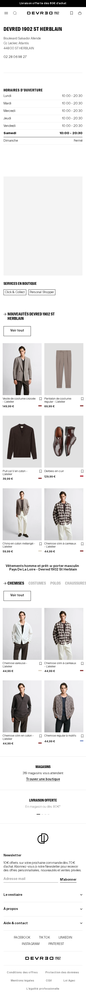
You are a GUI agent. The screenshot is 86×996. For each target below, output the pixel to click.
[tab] (32, 316)
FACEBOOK (22, 937)
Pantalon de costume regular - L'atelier (57, 400)
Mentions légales (22, 980)
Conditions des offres (22, 972)
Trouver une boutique (43, 779)
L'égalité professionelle (42, 989)
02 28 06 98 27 (15, 57)
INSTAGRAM (30, 944)
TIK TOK (44, 937)
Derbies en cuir (54, 471)
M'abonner (68, 879)
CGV (49, 980)
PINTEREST (56, 944)
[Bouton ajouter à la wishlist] (40, 398)
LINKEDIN (65, 937)
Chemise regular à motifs (60, 735)
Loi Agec (69, 980)
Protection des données (62, 972)
